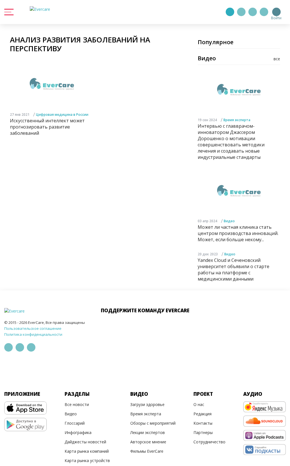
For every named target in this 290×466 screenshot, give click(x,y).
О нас (198, 404)
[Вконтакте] (252, 12)
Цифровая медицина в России (62, 114)
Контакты (202, 423)
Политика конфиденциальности (33, 334)
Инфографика (78, 432)
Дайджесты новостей (85, 441)
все (277, 58)
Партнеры (203, 432)
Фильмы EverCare (146, 451)
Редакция (202, 413)
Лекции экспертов (147, 432)
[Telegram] (241, 12)
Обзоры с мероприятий (153, 423)
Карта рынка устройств (87, 460)
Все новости (77, 404)
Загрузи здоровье (147, 404)
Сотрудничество (209, 441)
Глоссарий (75, 423)
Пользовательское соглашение (32, 328)
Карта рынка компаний (87, 451)
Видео (229, 221)
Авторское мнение (148, 441)
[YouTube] (264, 12)
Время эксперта (236, 119)
